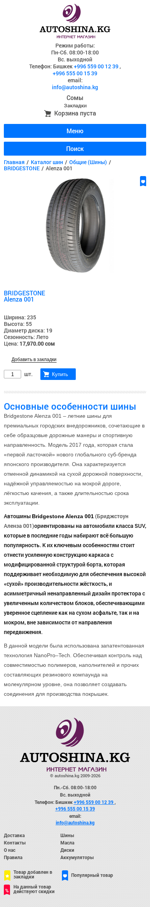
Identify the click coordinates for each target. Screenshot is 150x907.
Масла (67, 843)
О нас (9, 850)
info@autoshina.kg (75, 87)
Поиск (75, 148)
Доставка (14, 835)
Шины (67, 835)
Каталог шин (47, 162)
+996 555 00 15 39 (75, 73)
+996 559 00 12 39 (97, 66)
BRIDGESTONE (22, 168)
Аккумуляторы (77, 857)
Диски (67, 850)
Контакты (15, 843)
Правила (13, 857)
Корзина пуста (75, 113)
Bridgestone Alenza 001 (63, 516)
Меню (75, 131)
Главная (14, 162)
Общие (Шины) (88, 162)
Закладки (75, 105)
